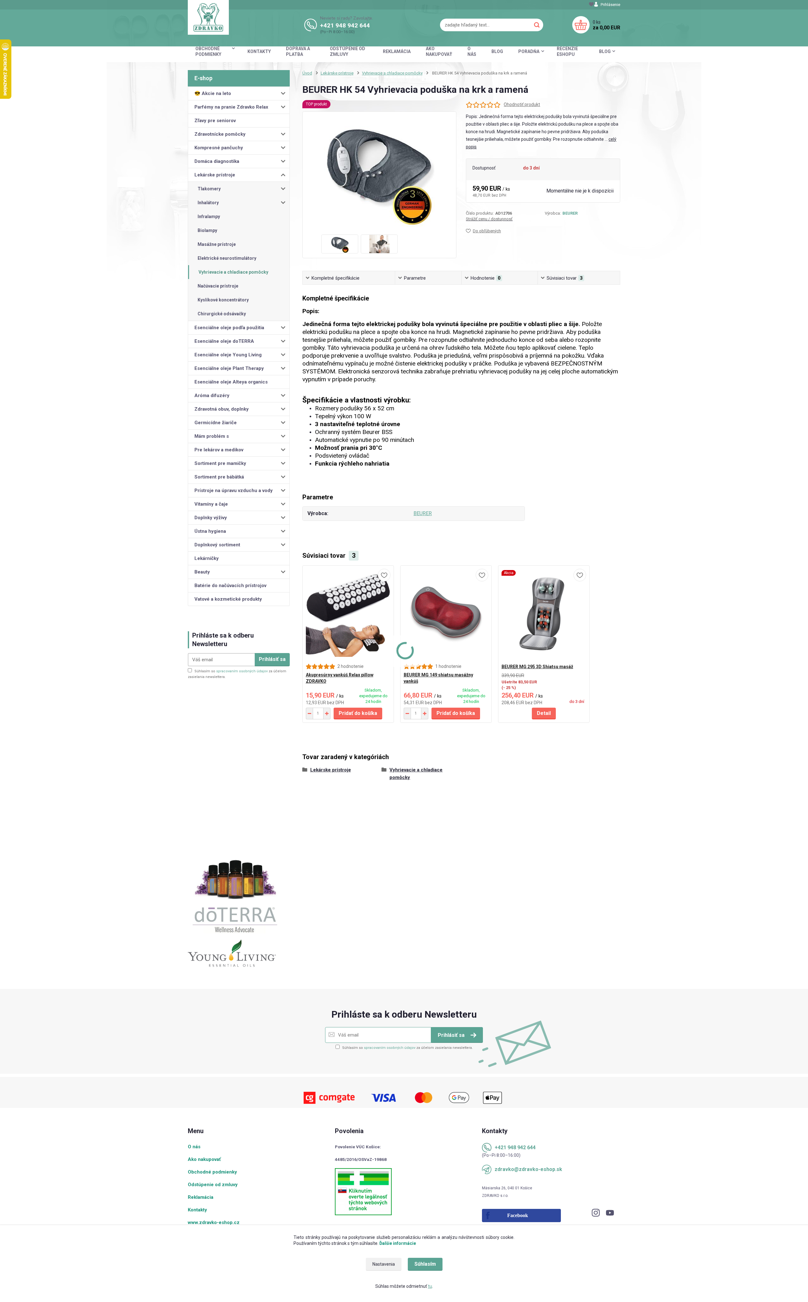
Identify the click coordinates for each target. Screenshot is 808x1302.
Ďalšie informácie (397, 1243)
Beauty (202, 572)
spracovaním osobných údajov (242, 671)
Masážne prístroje (217, 244)
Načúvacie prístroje (218, 285)
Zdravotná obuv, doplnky (221, 409)
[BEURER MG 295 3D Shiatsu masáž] (544, 614)
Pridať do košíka (358, 713)
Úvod (307, 73)
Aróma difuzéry (211, 395)
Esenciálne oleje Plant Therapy (229, 368)
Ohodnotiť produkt (522, 104)
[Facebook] (537, 1215)
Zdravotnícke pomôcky (220, 134)
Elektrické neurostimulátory (227, 258)
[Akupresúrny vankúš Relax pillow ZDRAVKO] (348, 614)
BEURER (570, 213)
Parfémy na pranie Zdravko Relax (231, 107)
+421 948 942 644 (345, 25)
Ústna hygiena (210, 531)
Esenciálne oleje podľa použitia (229, 327)
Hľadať (537, 25)
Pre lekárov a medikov (218, 450)
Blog (497, 51)
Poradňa (528, 51)
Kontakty (259, 51)
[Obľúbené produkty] (591, 4)
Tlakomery (209, 188)
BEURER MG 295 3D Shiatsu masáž (537, 666)
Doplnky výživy (210, 517)
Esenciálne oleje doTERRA (224, 341)
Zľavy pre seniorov (215, 120)
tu (430, 1286)
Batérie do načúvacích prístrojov (230, 585)
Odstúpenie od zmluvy (347, 51)
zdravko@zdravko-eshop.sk (528, 1169)
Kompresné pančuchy (218, 148)
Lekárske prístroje (214, 175)
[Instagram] (599, 1214)
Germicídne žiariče (215, 422)
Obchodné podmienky (208, 51)
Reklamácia (397, 51)
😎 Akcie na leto (212, 93)
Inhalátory (208, 202)
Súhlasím (425, 1264)
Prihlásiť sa (272, 659)
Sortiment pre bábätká (219, 477)
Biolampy (207, 230)
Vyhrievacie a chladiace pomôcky (233, 272)
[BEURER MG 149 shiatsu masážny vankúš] (446, 614)
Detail (544, 713)
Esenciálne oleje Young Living (228, 355)
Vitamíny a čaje (211, 504)
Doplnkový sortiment (217, 545)
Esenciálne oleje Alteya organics (231, 382)
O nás (471, 51)
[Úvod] (208, 17)
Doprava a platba (298, 51)
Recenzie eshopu (567, 51)
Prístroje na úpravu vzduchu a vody (233, 490)
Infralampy (209, 216)
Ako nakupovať (439, 51)
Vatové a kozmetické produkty (228, 599)
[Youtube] (613, 1214)
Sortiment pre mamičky (220, 463)
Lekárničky (206, 558)
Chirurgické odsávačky (222, 313)
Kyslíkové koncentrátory (223, 299)
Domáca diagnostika (216, 161)
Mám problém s (211, 436)
